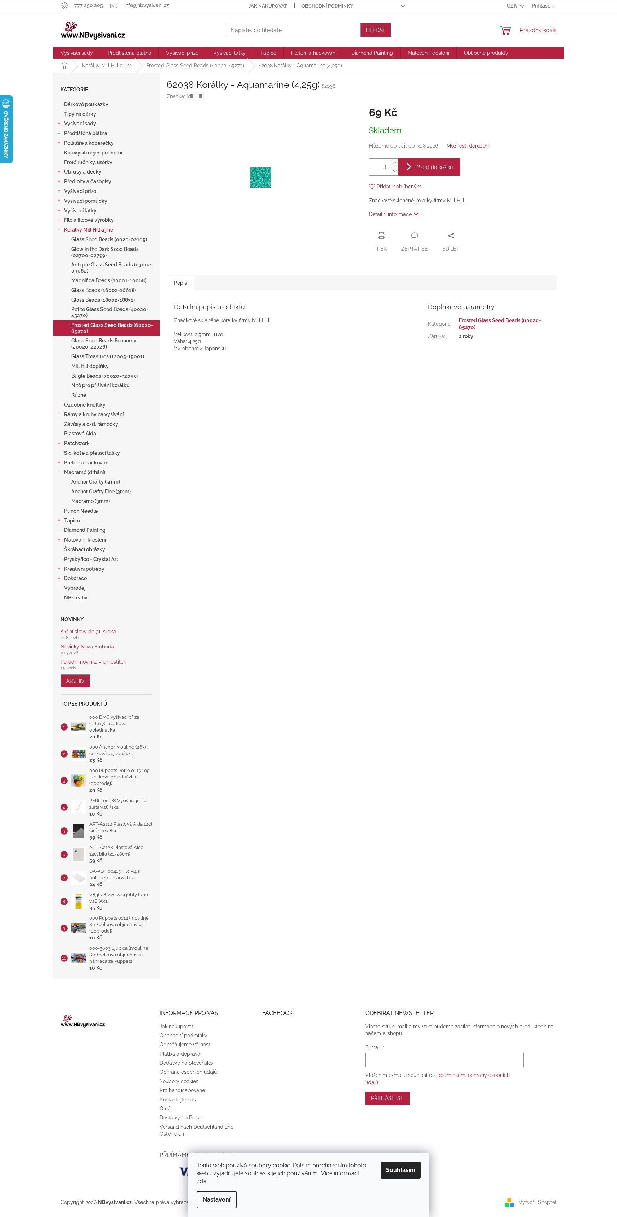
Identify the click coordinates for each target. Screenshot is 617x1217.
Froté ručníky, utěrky (88, 162)
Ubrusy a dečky (83, 172)
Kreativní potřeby (84, 569)
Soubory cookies (179, 1081)
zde (201, 1181)
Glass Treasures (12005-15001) (107, 356)
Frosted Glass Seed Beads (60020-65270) (112, 328)
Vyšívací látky (80, 211)
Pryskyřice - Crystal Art (91, 559)
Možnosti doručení (468, 146)
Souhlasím (400, 1170)
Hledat (375, 30)
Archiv (75, 681)
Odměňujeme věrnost (185, 1044)
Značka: (185, 96)
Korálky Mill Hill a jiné (88, 230)
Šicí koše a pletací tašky (92, 453)
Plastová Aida (80, 433)
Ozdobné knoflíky (85, 405)
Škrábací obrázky (84, 549)
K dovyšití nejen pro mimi (93, 153)
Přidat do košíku (434, 167)
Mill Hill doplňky (90, 366)
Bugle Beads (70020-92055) (104, 376)
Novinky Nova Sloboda (87, 647)
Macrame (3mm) (90, 501)
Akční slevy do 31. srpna (88, 631)
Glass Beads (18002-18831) (103, 300)
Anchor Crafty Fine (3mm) (101, 491)
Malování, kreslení (85, 540)
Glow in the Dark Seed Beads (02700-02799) (105, 252)
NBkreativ (76, 598)
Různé (78, 395)
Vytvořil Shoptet (538, 1202)
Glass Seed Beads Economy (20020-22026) (104, 344)
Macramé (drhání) (84, 472)
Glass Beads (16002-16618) (103, 290)
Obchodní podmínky (327, 6)
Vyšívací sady (80, 123)
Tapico (72, 521)
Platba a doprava (180, 1054)
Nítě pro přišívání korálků (100, 385)
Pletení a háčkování (86, 463)
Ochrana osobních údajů (188, 1072)
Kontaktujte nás (178, 1100)
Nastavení (217, 1199)
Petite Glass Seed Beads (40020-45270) (109, 312)
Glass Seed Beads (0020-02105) (109, 239)
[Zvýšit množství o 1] (394, 163)
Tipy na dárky (80, 114)
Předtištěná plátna (85, 133)
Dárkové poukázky (86, 104)
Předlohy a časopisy (87, 181)
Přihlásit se (387, 1098)
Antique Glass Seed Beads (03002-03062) (112, 268)
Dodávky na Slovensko (186, 1063)
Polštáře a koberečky (89, 143)
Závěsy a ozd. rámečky (91, 424)
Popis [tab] (180, 283)
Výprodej (74, 588)
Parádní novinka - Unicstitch (93, 662)
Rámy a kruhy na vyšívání (94, 414)
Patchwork (77, 443)
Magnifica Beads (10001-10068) (108, 280)
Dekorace (75, 578)
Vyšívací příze (80, 191)
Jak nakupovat (268, 6)
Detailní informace (390, 214)
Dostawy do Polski (181, 1118)
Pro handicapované (182, 1090)
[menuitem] (76, 53)
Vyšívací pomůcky (85, 201)
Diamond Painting (85, 530)
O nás (166, 1109)
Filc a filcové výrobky (89, 220)
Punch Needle (81, 511)
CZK (512, 6)
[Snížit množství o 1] (394, 171)
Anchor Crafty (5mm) (95, 482)
